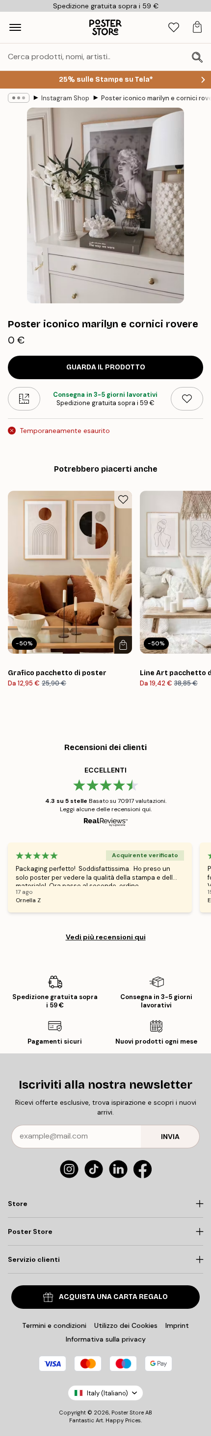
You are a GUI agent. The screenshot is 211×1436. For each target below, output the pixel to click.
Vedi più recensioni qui (106, 937)
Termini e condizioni (54, 1325)
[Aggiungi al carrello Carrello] (123, 645)
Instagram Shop (65, 98)
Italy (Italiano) (107, 1393)
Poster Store (127, 1412)
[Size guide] (24, 398)
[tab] (173, 27)
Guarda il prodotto (105, 367)
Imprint (177, 1325)
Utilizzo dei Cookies (126, 1325)
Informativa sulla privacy (106, 1339)
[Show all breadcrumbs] (18, 98)
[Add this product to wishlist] (187, 398)
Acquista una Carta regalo (113, 1297)
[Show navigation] (15, 27)
